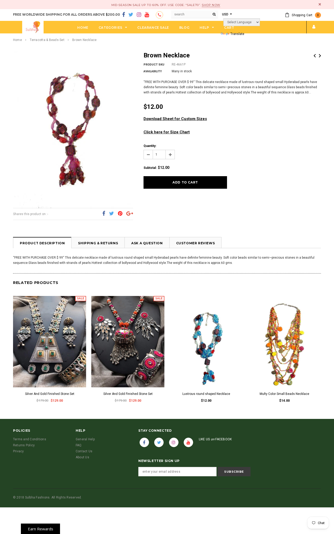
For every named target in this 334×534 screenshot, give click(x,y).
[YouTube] (147, 15)
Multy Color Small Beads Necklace (284, 394)
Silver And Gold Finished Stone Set (49, 394)
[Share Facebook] (103, 214)
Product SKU (154, 64)
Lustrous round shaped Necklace (206, 394)
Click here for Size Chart (167, 132)
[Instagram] (139, 15)
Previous (315, 55)
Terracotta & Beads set (47, 40)
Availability (153, 71)
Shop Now (211, 5)
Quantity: (150, 146)
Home (17, 40)
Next (320, 55)
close (320, 4)
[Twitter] (130, 15)
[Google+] (129, 214)
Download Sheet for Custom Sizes (175, 118)
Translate (237, 34)
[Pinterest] (120, 214)
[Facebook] (123, 15)
